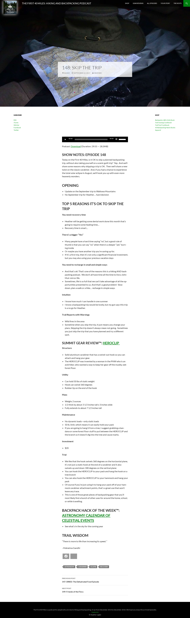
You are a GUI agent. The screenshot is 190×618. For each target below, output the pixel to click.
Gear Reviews (138, 3)
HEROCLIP (111, 343)
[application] (95, 139)
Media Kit (95, 612)
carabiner (82, 567)
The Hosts (178, 3)
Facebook (17, 128)
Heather (98, 73)
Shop (127, 3)
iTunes (16, 123)
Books (165, 128)
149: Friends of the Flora (72, 590)
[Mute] (116, 139)
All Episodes (152, 3)
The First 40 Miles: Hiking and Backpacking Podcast (56, 3)
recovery (104, 567)
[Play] (65, 139)
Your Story (165, 3)
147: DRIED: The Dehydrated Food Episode (80, 580)
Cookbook (163, 123)
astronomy (69, 567)
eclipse (93, 567)
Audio (67, 73)
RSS (15, 120)
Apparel (158, 130)
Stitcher (16, 125)
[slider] (123, 139)
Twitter (16, 130)
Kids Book (165, 120)
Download (76, 146)
